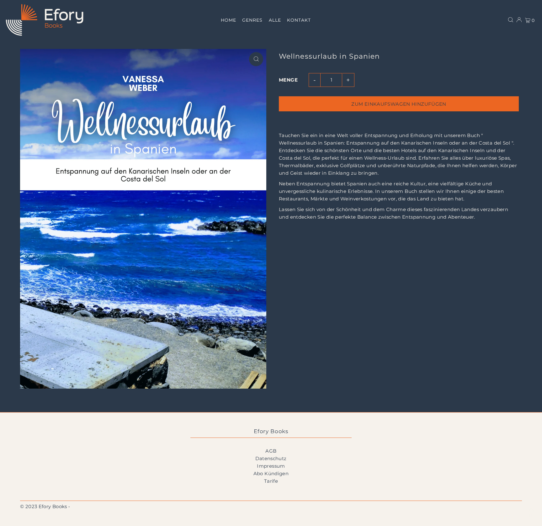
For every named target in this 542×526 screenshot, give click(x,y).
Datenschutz (270, 458)
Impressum (271, 466)
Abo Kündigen (271, 473)
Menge (288, 80)
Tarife (271, 481)
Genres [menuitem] (252, 20)
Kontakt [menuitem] (299, 20)
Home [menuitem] (228, 20)
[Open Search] (510, 20)
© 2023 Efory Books (43, 506)
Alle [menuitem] (275, 20)
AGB (270, 451)
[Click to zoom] (256, 59)
